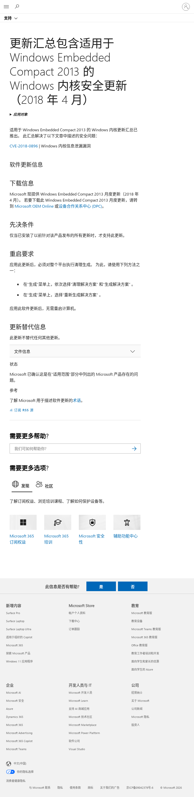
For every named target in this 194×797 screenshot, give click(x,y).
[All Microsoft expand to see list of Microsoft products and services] (6, 7)
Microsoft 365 (14, 645)
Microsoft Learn (78, 701)
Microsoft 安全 (15, 701)
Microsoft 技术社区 (80, 717)
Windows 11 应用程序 (19, 661)
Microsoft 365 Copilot (19, 741)
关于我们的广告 (109, 787)
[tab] (22, 485)
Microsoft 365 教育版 (144, 637)
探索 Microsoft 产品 (18, 653)
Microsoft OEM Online (34, 206)
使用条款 (75, 787)
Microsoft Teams (16, 749)
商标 (90, 787)
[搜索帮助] (17, 7)
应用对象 (20, 114)
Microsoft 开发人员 (80, 692)
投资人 (135, 725)
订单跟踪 (74, 629)
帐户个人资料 (77, 613)
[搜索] (134, 448)
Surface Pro (13, 613)
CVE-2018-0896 (24, 145)
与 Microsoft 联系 (40, 787)
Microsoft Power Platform (84, 733)
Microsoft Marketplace (82, 725)
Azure (9, 709)
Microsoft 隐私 (140, 717)
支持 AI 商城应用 (79, 709)
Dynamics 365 (14, 717)
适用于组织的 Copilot (19, 637)
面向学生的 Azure (142, 669)
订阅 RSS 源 (24, 410)
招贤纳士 (136, 692)
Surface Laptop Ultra (18, 629)
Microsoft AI (13, 692)
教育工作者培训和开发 (145, 653)
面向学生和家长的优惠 (145, 661)
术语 (77, 400)
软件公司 (74, 741)
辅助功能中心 (125, 535)
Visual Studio (77, 749)
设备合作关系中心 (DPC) (80, 206)
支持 (8, 17)
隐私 (60, 787)
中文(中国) (20, 763)
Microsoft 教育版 (141, 613)
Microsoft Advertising (19, 733)
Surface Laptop (15, 621)
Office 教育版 (139, 645)
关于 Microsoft (140, 701)
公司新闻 (136, 709)
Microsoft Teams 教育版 (146, 629)
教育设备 (136, 621)
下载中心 (74, 621)
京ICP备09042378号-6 (139, 787)
